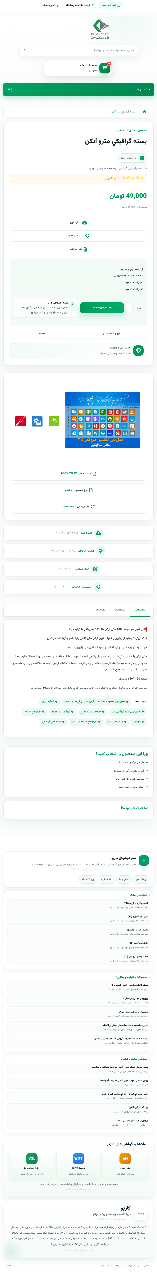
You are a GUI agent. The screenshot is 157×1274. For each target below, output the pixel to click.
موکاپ (137, 722)
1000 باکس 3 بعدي (91, 712)
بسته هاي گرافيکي (51, 722)
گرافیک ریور (48, 702)
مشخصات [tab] (120, 610)
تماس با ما (124, 879)
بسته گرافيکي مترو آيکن (123, 112)
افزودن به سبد (99, 308)
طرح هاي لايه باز (32, 712)
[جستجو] (24, 50)
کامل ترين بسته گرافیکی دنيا (126, 712)
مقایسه (42, 333)
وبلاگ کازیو (141, 879)
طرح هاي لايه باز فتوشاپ (84, 722)
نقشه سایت (106, 879)
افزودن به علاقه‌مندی (111, 333)
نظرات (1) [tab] (99, 610)
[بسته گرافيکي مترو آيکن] (102, 421)
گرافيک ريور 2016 (61, 712)
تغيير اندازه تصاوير (134, 282)
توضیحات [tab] (140, 610)
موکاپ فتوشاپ (115, 722)
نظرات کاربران (112, 178)
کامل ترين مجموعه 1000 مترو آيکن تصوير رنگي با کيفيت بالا (95, 702)
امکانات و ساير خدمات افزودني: (128, 276)
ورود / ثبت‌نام (88, 879)
